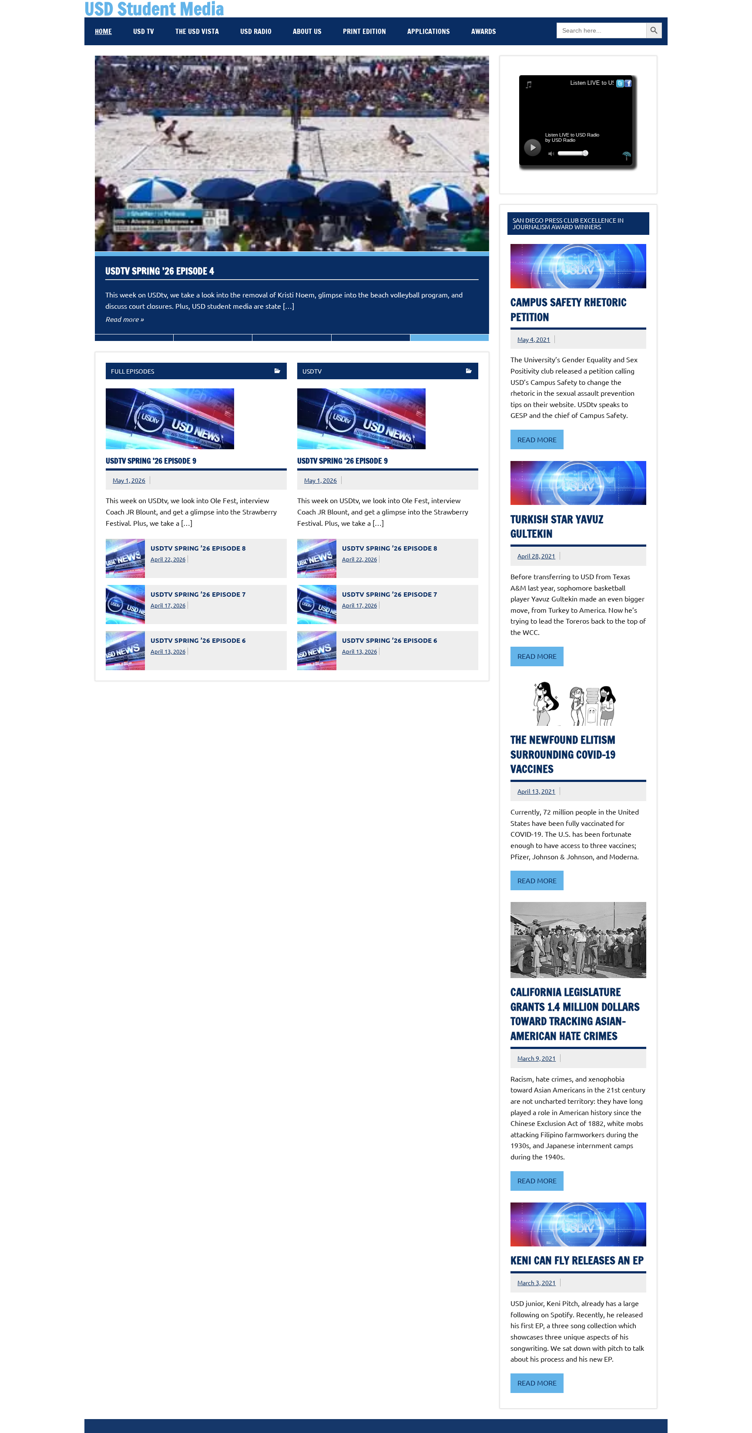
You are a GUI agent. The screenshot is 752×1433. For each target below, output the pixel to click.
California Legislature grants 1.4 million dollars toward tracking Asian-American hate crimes (575, 1014)
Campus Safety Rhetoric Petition (568, 309)
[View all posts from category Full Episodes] (277, 371)
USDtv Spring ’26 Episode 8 (198, 548)
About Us (307, 31)
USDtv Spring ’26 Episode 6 (198, 640)
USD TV (143, 31)
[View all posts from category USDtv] (468, 371)
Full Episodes (132, 371)
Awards (483, 31)
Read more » (124, 319)
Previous (103, 64)
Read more (537, 439)
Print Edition (364, 31)
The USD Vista (197, 31)
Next (121, 64)
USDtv (312, 371)
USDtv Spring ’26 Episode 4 (159, 270)
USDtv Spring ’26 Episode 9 (151, 460)
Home (103, 31)
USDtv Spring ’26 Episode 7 (198, 594)
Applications (428, 31)
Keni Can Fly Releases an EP (577, 1260)
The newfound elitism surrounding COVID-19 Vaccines (563, 754)
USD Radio (256, 31)
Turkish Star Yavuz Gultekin (556, 526)
